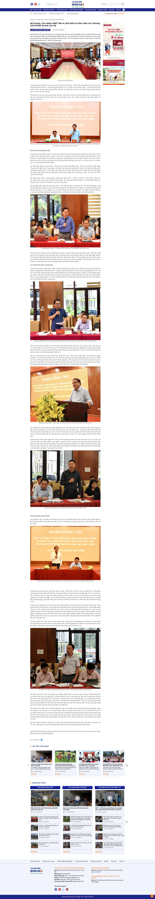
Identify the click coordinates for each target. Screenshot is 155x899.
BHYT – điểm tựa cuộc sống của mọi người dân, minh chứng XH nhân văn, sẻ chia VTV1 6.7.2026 (109, 808)
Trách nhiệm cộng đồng (76, 9)
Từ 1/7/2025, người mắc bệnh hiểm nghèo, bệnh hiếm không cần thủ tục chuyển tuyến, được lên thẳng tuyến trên (112, 844)
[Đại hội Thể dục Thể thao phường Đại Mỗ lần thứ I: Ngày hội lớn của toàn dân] (113, 756)
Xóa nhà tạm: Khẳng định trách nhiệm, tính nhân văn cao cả (49, 834)
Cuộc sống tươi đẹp (90, 9)
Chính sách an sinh (62, 9)
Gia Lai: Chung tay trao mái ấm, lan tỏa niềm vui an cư (81, 843)
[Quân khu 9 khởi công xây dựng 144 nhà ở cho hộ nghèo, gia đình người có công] (34, 819)
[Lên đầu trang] (152, 896)
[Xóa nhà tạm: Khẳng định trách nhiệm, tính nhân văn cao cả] (34, 836)
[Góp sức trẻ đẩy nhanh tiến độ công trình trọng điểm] (41, 756)
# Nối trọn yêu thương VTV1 (56, 13)
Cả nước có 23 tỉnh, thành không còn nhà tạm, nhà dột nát (48, 826)
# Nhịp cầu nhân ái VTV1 (39, 13)
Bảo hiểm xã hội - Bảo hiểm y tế (110, 787)
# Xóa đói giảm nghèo (72, 13)
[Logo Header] (78, 4)
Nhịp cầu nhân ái (103, 9)
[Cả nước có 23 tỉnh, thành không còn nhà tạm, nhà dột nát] (34, 828)
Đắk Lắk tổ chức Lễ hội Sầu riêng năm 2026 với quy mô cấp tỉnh (44, 808)
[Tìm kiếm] (123, 4)
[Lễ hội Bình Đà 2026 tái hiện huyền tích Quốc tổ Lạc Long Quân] (89, 756)
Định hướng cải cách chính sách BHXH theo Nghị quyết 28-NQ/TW (112, 826)
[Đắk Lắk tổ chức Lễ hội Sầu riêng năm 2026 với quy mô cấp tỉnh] (45, 798)
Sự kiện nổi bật (37, 9)
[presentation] (28, 765)
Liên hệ (118, 9)
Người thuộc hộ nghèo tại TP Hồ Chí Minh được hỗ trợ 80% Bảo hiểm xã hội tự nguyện (113, 835)
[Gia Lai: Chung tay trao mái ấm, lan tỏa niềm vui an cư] (66, 845)
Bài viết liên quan (40, 746)
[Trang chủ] (31, 9)
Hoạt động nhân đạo (49, 9)
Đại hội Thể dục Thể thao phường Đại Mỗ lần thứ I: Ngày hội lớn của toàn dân (112, 764)
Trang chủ (33, 19)
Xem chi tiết (34, 851)
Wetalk (106, 861)
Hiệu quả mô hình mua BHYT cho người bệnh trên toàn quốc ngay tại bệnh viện (112, 818)
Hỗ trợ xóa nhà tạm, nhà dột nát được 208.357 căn (49, 843)
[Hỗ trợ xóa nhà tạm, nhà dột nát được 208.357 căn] (34, 845)
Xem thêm (34, 774)
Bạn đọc (112, 9)
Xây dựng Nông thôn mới (56, 19)
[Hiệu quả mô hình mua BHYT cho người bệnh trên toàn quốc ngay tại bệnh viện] (99, 819)
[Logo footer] (40, 870)
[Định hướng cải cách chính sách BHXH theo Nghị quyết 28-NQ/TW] (99, 828)
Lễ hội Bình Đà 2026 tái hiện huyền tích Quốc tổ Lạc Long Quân (88, 764)
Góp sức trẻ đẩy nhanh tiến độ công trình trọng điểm (41, 764)
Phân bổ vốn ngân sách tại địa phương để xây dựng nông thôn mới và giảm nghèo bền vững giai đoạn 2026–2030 (65, 764)
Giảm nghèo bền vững (45, 787)
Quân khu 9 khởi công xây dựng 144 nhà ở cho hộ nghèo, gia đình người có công (49, 818)
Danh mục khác (39, 783)
